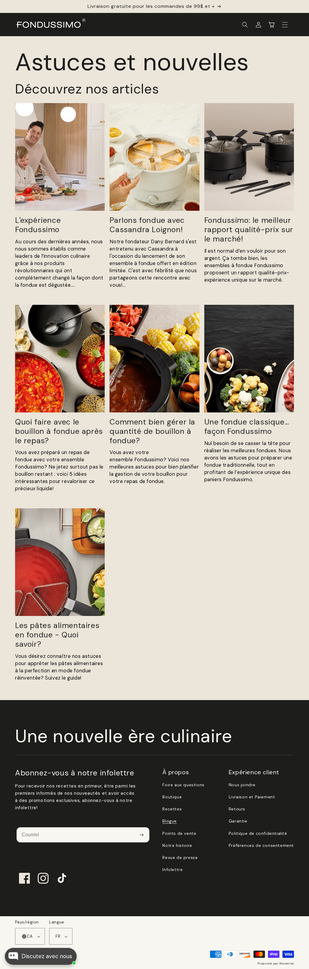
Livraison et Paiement (252, 797)
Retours (237, 809)
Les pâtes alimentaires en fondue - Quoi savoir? (57, 635)
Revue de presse (180, 857)
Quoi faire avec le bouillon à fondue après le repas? (59, 432)
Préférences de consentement (261, 845)
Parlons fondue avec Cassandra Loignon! (147, 225)
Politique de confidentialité (258, 833)
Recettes (172, 809)
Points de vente (179, 833)
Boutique (172, 797)
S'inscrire (141, 834)
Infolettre (172, 869)
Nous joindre (242, 785)
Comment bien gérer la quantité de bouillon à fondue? (152, 432)
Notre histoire (177, 845)
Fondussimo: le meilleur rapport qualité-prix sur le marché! (248, 230)
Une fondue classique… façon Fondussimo (246, 427)
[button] (245, 24)
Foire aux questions (183, 785)
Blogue (169, 821)
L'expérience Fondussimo (38, 225)
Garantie (238, 821)
